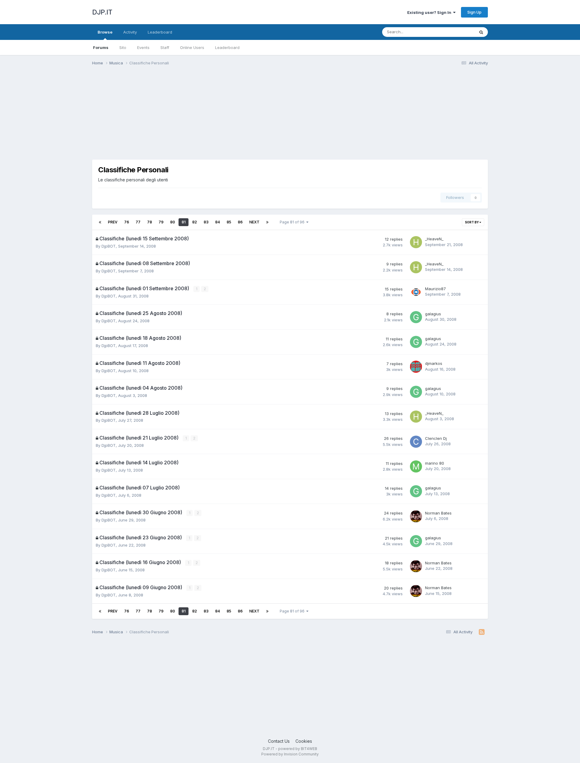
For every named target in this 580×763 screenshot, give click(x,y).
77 (138, 222)
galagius (433, 313)
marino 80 (434, 463)
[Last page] (267, 222)
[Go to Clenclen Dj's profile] (416, 442)
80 (172, 222)
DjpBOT (109, 246)
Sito (122, 47)
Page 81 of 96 (293, 222)
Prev (113, 222)
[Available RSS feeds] (481, 632)
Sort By (472, 222)
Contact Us (279, 741)
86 (240, 222)
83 (206, 222)
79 (161, 222)
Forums (100, 47)
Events (143, 47)
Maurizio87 (435, 288)
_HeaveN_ (434, 238)
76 (126, 222)
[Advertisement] (202, 117)
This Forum (456, 32)
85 (229, 222)
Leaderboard (227, 47)
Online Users (192, 47)
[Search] (481, 32)
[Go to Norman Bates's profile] (416, 516)
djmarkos (433, 363)
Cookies (303, 741)
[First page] (100, 222)
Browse (105, 32)
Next (254, 222)
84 (217, 222)
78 (149, 222)
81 (183, 222)
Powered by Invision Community (290, 754)
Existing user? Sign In (430, 12)
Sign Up (474, 12)
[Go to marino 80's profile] (416, 466)
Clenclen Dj (436, 438)
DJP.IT (102, 12)
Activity (130, 32)
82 (194, 222)
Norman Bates (438, 513)
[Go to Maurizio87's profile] (416, 292)
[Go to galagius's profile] (416, 317)
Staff (164, 47)
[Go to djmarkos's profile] (416, 367)
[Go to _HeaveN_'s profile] (416, 242)
